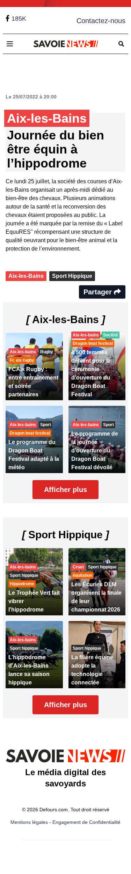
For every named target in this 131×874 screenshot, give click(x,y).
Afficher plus (65, 489)
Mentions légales (29, 822)
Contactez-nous (101, 21)
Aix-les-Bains (26, 276)
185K (19, 18)
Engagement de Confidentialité (86, 822)
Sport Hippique (72, 276)
